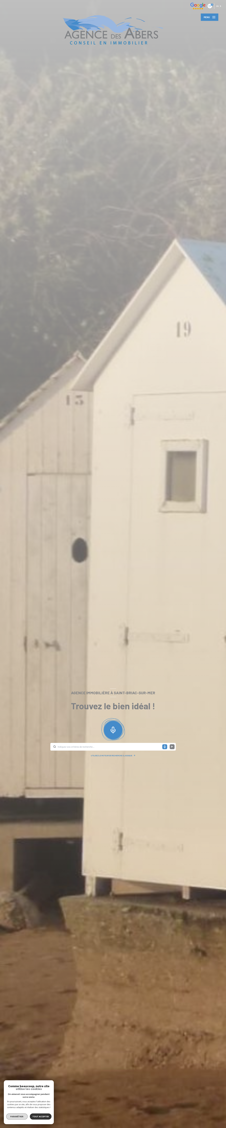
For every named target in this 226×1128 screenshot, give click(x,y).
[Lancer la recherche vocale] (113, 729)
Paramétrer (17, 1116)
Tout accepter (41, 1116)
